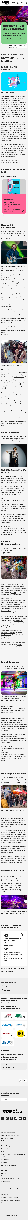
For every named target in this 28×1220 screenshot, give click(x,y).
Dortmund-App (6, 1149)
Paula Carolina (5, 110)
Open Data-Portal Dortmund (10, 1178)
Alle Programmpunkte (8, 176)
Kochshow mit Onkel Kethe (11, 848)
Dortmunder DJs (6, 528)
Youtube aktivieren (6, 949)
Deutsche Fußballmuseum (9, 754)
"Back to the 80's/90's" (8, 728)
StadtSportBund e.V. (7, 708)
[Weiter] (25, 901)
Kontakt (3, 1192)
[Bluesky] (15, 1118)
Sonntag (3, 722)
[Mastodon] (11, 1118)
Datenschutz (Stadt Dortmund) (11, 1200)
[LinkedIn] (24, 1118)
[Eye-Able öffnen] (18, 3)
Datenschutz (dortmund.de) (10, 1197)
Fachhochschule (6, 635)
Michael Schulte (6, 108)
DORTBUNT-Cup (6, 738)
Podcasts (4, 1162)
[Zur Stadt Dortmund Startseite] (5, 2)
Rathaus (3, 1141)
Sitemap (3, 1173)
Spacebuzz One (6, 611)
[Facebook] (2, 1118)
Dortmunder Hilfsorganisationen (11, 601)
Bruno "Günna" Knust (13, 403)
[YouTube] (20, 1118)
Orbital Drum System (7, 506)
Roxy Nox (11, 521)
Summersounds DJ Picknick (12, 486)
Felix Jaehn (18, 106)
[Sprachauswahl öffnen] (13, 3)
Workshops (19, 528)
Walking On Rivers (6, 387)
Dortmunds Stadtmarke (8, 1165)
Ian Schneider (11, 314)
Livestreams (5, 1160)
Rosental (19, 645)
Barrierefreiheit (6, 1181)
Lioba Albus (4, 405)
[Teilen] (25, 1080)
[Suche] (24, 1099)
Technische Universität (8, 633)
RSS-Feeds (4, 1184)
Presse (3, 1151)
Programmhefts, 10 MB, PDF (9, 162)
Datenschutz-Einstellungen (9, 1203)
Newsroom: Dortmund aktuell (10, 1135)
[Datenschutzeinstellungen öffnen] (22, 934)
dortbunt (7, 990)
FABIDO (13, 593)
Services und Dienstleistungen (10, 1130)
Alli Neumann (18, 108)
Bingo (3, 425)
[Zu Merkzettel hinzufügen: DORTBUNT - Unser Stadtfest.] (20, 1080)
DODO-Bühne (10, 584)
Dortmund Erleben (7, 1138)
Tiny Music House (15, 838)
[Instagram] (7, 1118)
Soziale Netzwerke (6, 1157)
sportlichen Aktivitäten (13, 710)
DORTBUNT (7, 986)
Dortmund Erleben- (12, 514)
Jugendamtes (18, 621)
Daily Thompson (19, 377)
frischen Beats (5, 836)
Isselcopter (10, 413)
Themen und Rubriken (8, 1133)
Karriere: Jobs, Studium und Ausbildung (13, 1154)
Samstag (14, 720)
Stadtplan (4, 1176)
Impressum (4, 1195)
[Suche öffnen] (22, 3)
